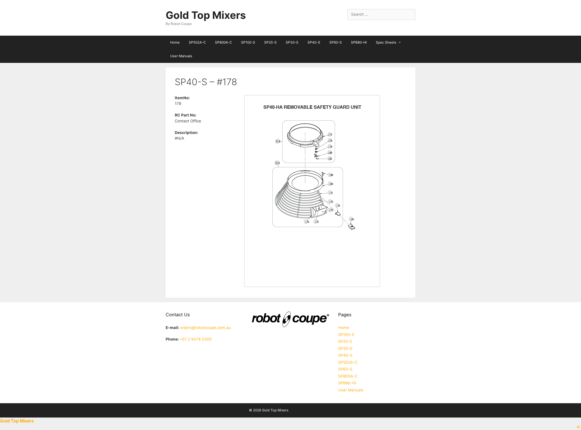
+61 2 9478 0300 (196, 339)
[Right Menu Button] (578, 427)
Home (175, 42)
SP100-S (248, 42)
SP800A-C (223, 42)
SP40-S (314, 42)
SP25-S (270, 42)
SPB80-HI (359, 42)
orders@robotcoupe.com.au (205, 327)
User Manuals (181, 56)
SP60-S (335, 42)
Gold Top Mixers (206, 15)
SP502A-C (197, 42)
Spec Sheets (386, 42)
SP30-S (292, 42)
